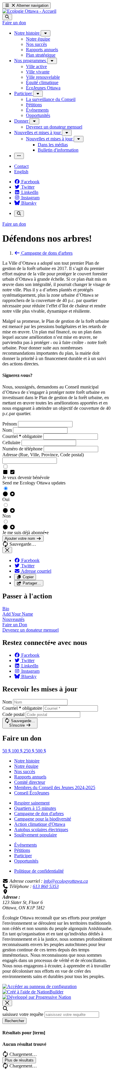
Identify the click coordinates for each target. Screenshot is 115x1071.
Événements (25, 844)
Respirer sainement (32, 802)
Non (6, 515)
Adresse (43, 454)
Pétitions (22, 850)
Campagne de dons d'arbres (46, 253)
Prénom (10, 423)
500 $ (40, 750)
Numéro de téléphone (23, 448)
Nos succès (24, 771)
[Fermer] (7, 550)
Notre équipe (26, 766)
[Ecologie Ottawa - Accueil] (29, 11)
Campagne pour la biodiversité (42, 818)
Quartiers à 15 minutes (35, 808)
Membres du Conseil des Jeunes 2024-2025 (54, 787)
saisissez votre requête (22, 1014)
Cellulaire (12, 442)
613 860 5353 (46, 886)
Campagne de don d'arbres (39, 813)
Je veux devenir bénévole (26, 477)
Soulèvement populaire (35, 834)
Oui (5, 499)
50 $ (7, 750)
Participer (23, 855)
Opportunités (26, 860)
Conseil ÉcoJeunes (31, 792)
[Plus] (45, 33)
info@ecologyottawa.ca (66, 881)
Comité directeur (29, 782)
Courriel (22, 436)
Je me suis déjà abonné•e (25, 532)
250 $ (29, 750)
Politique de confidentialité (39, 871)
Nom (7, 430)
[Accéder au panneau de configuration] (39, 986)
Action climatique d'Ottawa (39, 824)
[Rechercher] (7, 17)
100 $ (18, 750)
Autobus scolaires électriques (41, 829)
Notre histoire (27, 760)
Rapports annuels (30, 776)
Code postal (13, 714)
